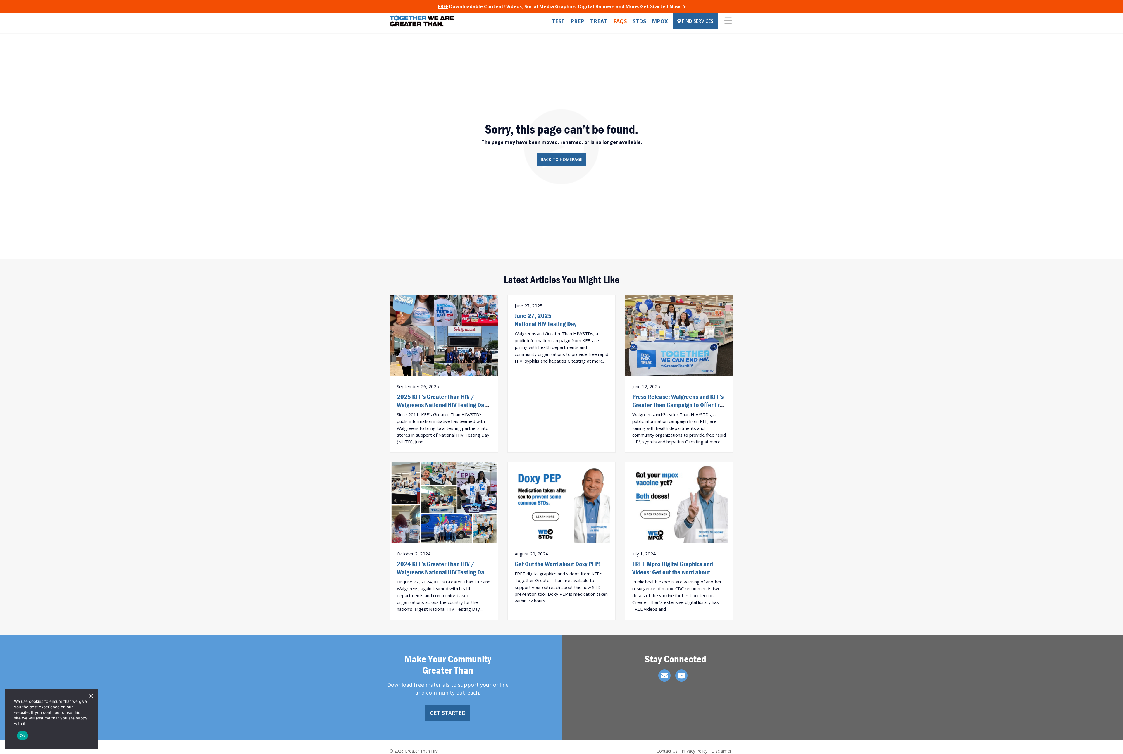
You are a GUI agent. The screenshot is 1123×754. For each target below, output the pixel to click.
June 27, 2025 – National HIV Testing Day (545, 319)
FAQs (620, 21)
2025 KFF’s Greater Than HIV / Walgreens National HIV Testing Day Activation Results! (442, 405)
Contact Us (667, 751)
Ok (22, 735)
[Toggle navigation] (728, 21)
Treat (598, 21)
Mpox (660, 21)
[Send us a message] (664, 675)
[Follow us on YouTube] (681, 675)
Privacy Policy (694, 751)
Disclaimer (721, 751)
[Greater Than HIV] (422, 21)
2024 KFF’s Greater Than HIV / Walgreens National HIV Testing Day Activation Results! (442, 572)
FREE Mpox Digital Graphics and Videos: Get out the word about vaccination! (672, 572)
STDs (639, 21)
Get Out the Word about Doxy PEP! (558, 564)
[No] (91, 696)
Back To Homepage (561, 159)
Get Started (448, 712)
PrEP (577, 21)
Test (558, 21)
